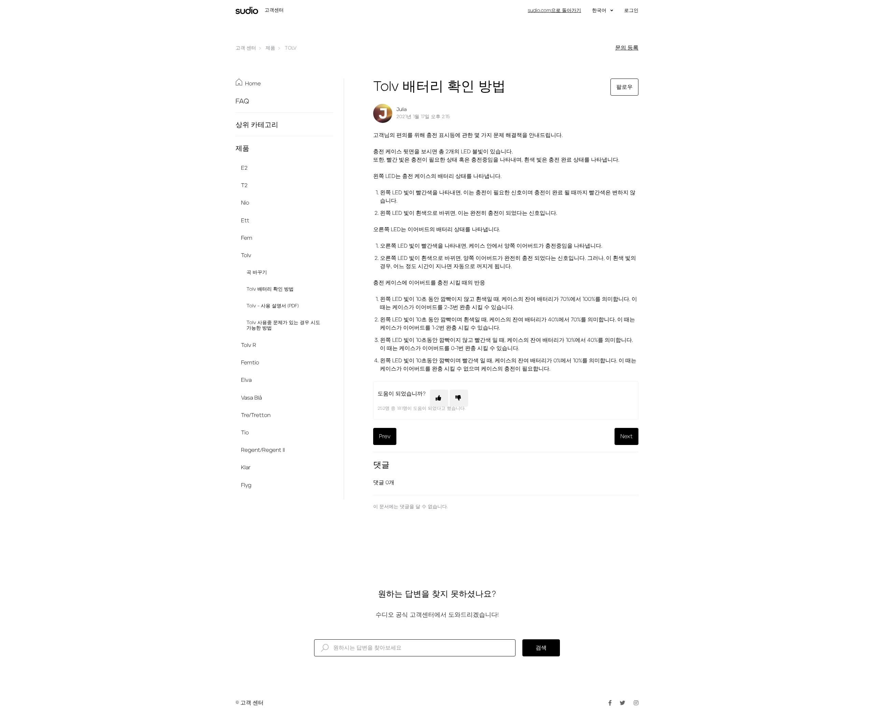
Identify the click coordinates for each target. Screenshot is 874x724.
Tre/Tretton (255, 415)
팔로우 (624, 87)
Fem (246, 238)
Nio (245, 203)
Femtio (250, 362)
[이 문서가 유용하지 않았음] (459, 398)
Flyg (246, 485)
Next (626, 436)
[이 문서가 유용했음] (439, 398)
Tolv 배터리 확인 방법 (270, 289)
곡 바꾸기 (256, 272)
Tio (245, 432)
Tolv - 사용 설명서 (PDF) (272, 306)
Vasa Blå (251, 398)
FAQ (242, 101)
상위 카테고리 (257, 125)
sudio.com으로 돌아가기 (554, 10)
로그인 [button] (631, 10)
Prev (385, 436)
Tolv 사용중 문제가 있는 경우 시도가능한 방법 (283, 325)
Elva (246, 380)
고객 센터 (246, 48)
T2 (244, 185)
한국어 (600, 10)
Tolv (291, 48)
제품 (270, 48)
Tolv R (248, 345)
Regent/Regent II (263, 450)
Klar (246, 467)
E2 (244, 168)
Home (253, 83)
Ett (245, 220)
